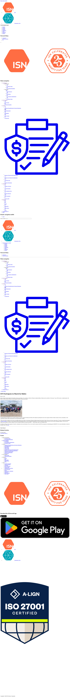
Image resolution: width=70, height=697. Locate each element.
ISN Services (7, 453)
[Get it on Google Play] (35, 537)
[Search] (3, 40)
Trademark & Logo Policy (9, 468)
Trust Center (7, 473)
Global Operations (7, 464)
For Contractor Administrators (9, 442)
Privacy (6, 470)
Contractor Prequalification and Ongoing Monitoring (13, 445)
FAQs (5, 461)
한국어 (3, 33)
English (4, 25)
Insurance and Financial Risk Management (11, 449)
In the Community (7, 466)
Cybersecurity (7, 448)
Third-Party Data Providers (9, 451)
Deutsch (3, 27)
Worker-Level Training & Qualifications (11, 450)
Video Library (7, 460)
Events (6, 458)
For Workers (7, 441)
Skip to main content (3, 0)
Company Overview (8, 463)
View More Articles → (4, 433)
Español (3, 28)
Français (3, 29)
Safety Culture (7, 447)
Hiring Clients (7, 455)
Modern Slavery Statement (9, 471)
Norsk (3, 31)
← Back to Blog (3, 391)
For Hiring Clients (7, 438)
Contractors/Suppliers (8, 456)
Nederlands (4, 30)
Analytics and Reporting (8, 452)
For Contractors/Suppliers (9, 439)
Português (4, 32)
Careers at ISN (7, 467)
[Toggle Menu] (0, 42)
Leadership (6, 465)
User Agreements (7, 469)
